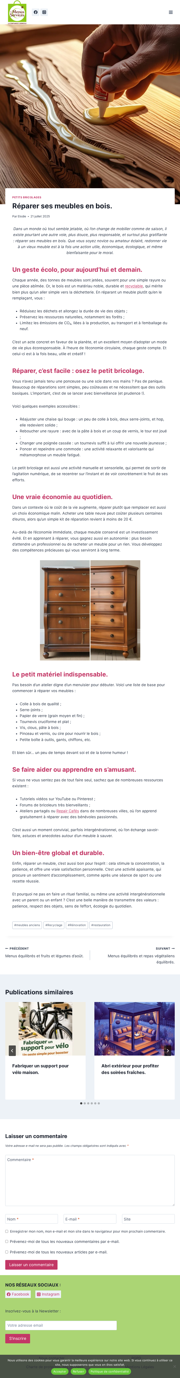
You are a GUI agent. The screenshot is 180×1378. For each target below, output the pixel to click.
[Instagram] (44, 12)
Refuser (78, 1371)
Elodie (22, 216)
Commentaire (20, 1160)
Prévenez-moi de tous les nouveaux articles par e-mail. (59, 1252)
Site (127, 1219)
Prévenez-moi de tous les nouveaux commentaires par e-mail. (65, 1241)
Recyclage (53, 925)
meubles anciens (27, 925)
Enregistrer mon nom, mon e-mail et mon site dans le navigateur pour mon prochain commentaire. (88, 1231)
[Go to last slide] (12, 1050)
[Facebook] (35, 12)
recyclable (134, 286)
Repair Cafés (67, 811)
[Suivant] (167, 1050)
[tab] (81, 1103)
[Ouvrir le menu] (171, 12)
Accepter (59, 1371)
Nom (13, 1219)
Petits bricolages (26, 197)
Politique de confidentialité (110, 1371)
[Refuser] (174, 1366)
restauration (100, 925)
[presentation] (45, 1029)
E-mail (72, 1219)
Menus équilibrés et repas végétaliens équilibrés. (141, 955)
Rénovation (77, 925)
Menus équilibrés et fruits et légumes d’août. (44, 952)
